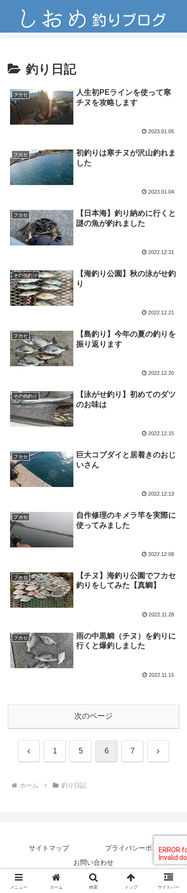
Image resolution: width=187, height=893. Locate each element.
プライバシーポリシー (138, 848)
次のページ (93, 716)
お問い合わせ (93, 862)
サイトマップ (49, 848)
